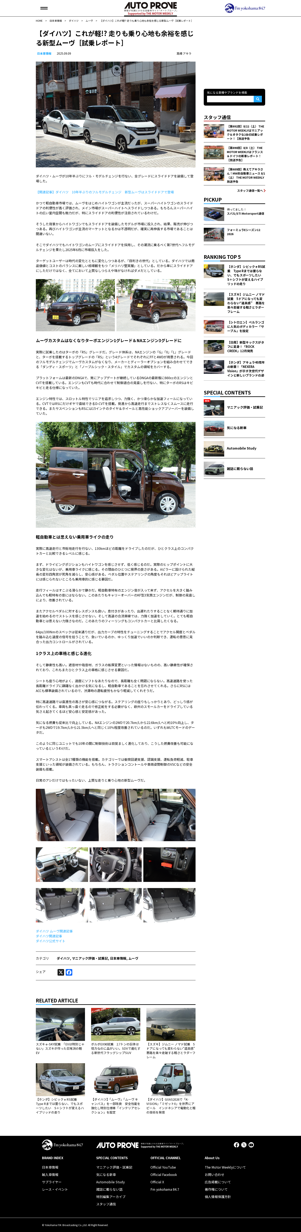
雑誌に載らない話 (109, 1189)
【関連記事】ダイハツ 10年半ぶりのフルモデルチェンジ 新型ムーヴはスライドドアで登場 (105, 191)
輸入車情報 (50, 1174)
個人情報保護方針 (218, 1196)
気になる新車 (106, 1174)
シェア (41, 971)
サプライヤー (52, 1181)
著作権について (216, 1189)
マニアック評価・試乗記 (90, 958)
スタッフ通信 (106, 1204)
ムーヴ (133, 958)
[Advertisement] (234, 54)
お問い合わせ (214, 1174)
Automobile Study (110, 1181)
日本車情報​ (44, 53)
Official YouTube (163, 1167)
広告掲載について (218, 1181)
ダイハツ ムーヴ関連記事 (54, 931)
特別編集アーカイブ (111, 1196)
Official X (157, 1181)
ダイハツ (63, 958)
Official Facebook (163, 1174)
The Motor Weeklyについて (225, 1167)
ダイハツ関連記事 (49, 935)
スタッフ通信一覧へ (250, 190)
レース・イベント (55, 1189)
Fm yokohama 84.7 (164, 1189)
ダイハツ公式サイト (50, 940)
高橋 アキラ (184, 53)
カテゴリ (42, 958)
